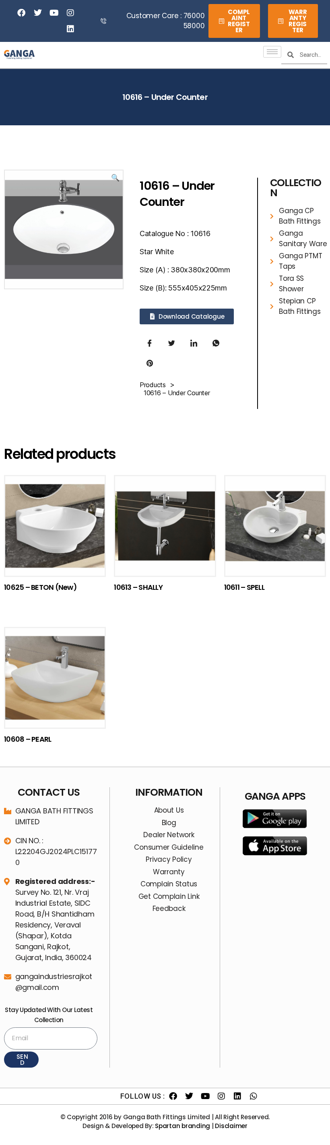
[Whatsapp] (253, 1096)
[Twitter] (38, 13)
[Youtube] (54, 13)
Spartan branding (182, 1126)
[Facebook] (21, 13)
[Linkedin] (70, 29)
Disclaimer (231, 1126)
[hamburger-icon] (272, 52)
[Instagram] (70, 13)
